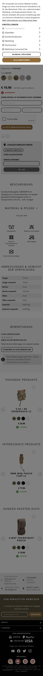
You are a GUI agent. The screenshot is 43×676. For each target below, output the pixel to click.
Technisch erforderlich (15, 28)
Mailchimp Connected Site (16, 49)
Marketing (9, 41)
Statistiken (9, 32)
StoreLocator (10, 45)
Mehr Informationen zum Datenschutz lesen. (19, 20)
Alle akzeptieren (22, 60)
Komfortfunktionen (13, 37)
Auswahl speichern (21, 54)
